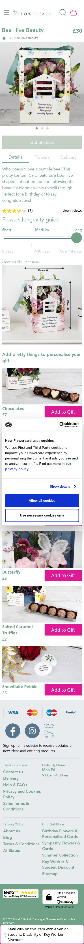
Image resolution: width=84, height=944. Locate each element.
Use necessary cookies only (42, 515)
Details (15, 157)
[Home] (4, 38)
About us (11, 831)
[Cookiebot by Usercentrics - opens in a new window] (60, 425)
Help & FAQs (15, 785)
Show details (60, 486)
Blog (7, 838)
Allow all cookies (42, 500)
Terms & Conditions (21, 844)
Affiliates (11, 851)
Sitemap (50, 874)
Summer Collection (60, 855)
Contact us (13, 772)
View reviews (72, 210)
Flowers (42, 157)
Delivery (68, 157)
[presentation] (9, 99)
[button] (36, 128)
